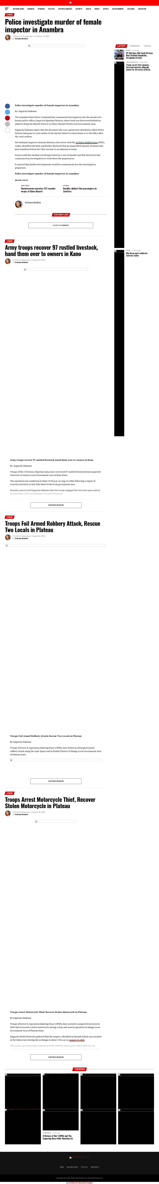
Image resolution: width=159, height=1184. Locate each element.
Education (142, 8)
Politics (51, 8)
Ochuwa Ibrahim (21, 39)
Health (88, 8)
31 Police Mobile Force (87, 142)
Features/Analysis (65, 8)
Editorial (131, 8)
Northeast (95, 1167)
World (97, 8)
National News (18, 8)
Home (62, 1167)
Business (30, 8)
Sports (106, 8)
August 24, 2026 (76, 1039)
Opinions (41, 8)
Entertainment (118, 8)
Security (79, 8)
